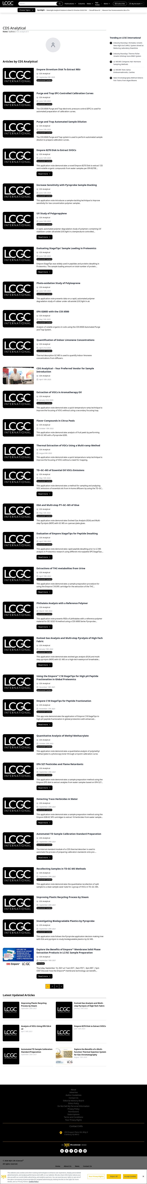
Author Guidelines (73, 1095)
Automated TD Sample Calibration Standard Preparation (36, 1050)
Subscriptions (73, 1114)
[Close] (143, 1176)
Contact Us (73, 1098)
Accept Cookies (130, 1176)
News (89, 4)
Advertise (73, 1092)
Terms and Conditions (73, 1117)
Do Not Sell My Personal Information (73, 1106)
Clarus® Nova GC (94, 10)
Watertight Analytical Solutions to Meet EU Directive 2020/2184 (67, 10)
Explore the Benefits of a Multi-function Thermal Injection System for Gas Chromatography (90, 1052)
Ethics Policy (73, 1103)
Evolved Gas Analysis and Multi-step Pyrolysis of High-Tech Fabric (89, 1004)
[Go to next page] (61, 986)
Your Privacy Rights (73, 1120)
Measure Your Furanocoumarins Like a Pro (115, 10)
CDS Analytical (44, 73)
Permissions (73, 1111)
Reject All (113, 1176)
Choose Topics (24, 10)
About (73, 1089)
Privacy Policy (73, 1109)
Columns (81, 4)
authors (12, 31)
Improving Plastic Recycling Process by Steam (34, 1004)
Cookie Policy (33, 1182)
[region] (73, 1176)
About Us (67, 1166)
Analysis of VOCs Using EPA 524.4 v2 (36, 1027)
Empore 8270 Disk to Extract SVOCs (90, 1026)
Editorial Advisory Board (73, 1100)
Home (5, 31)
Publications (69, 4)
